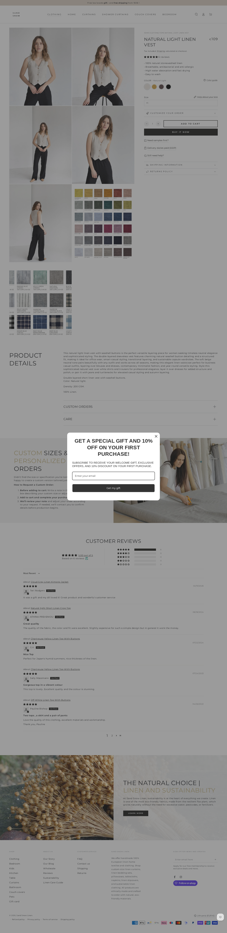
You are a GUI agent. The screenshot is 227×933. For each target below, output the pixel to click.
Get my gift (113, 488)
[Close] (156, 436)
